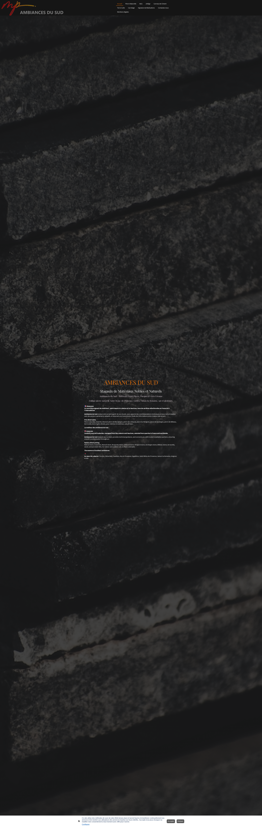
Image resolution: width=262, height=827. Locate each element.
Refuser (180, 821)
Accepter (171, 821)
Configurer (86, 824)
